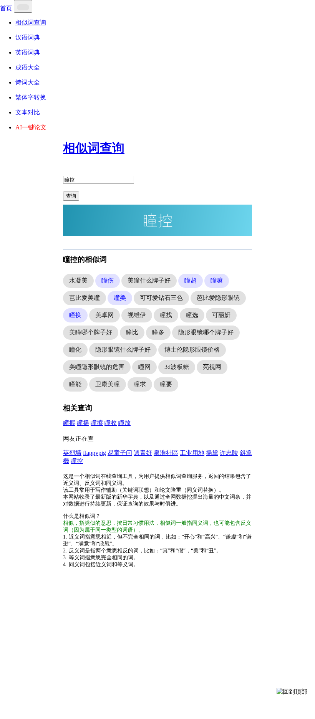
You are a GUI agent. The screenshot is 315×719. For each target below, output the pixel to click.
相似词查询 (30, 22)
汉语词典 (27, 37)
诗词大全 (27, 82)
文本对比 (27, 112)
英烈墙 (72, 453)
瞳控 (77, 461)
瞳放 (124, 423)
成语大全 (27, 67)
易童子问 (120, 453)
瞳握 (69, 423)
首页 (6, 8)
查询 (71, 196)
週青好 (143, 453)
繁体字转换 (30, 97)
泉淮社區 (166, 453)
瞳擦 (97, 423)
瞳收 (110, 423)
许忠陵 (229, 453)
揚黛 (212, 453)
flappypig (94, 453)
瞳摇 (83, 423)
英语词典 (27, 52)
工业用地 (192, 453)
